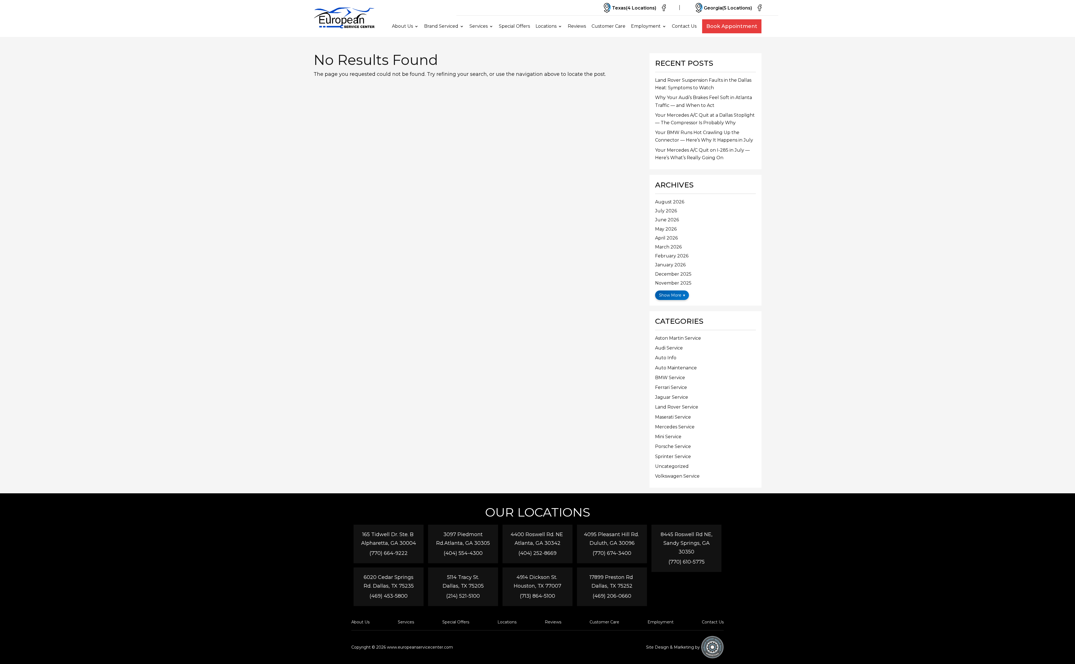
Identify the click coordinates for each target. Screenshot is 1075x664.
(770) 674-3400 (612, 553)
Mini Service (668, 436)
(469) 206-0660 (612, 596)
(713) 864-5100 (537, 596)
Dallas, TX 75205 (463, 586)
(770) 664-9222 (389, 553)
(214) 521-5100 (463, 596)
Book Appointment (731, 26)
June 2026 (667, 219)
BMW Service (670, 377)
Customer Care (608, 26)
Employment (646, 26)
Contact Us (684, 26)
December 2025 (673, 274)
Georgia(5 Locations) (728, 8)
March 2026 (668, 247)
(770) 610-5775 (687, 562)
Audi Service (669, 348)
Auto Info (665, 357)
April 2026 (666, 238)
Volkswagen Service (677, 476)
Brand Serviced (441, 26)
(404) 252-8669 (537, 553)
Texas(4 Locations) (634, 8)
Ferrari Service (671, 387)
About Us (402, 26)
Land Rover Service (676, 407)
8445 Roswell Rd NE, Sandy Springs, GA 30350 (686, 543)
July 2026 (666, 210)
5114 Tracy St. (463, 577)
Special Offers (514, 26)
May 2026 (666, 229)
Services (478, 26)
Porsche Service (673, 446)
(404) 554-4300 (463, 553)
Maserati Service (673, 417)
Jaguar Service (671, 397)
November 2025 (673, 283)
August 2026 (669, 202)
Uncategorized (672, 466)
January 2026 (670, 265)
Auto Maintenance (676, 367)
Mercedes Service (675, 427)
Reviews (577, 26)
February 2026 (671, 256)
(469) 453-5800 (389, 596)
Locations (546, 26)
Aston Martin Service (678, 338)
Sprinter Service (673, 456)
